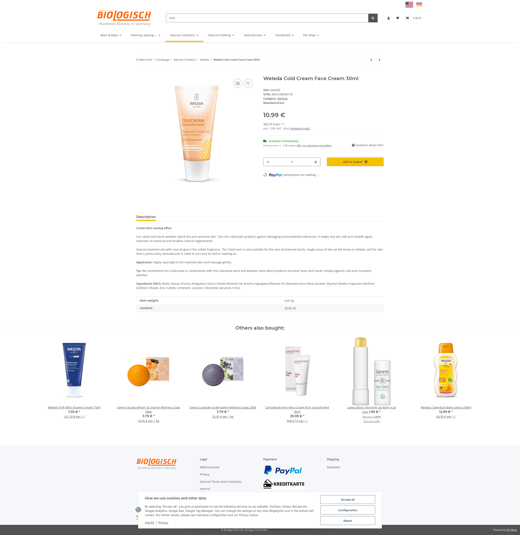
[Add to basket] (139, 73)
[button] (388, 18)
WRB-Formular (210, 467)
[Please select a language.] (409, 4)
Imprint (149, 522)
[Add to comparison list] (237, 83)
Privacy (163, 522)
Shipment (333, 467)
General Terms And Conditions (221, 482)
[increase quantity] (315, 162)
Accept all (348, 499)
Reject (347, 520)
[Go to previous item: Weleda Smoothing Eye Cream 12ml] (371, 59)
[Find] (373, 18)
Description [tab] (146, 217)
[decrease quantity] (267, 162)
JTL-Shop (512, 530)
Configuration (348, 510)
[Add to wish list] (248, 83)
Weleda (282, 98)
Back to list (145, 59)
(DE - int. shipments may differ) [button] (314, 145)
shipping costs (300, 128)
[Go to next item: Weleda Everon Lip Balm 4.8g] (379, 59)
